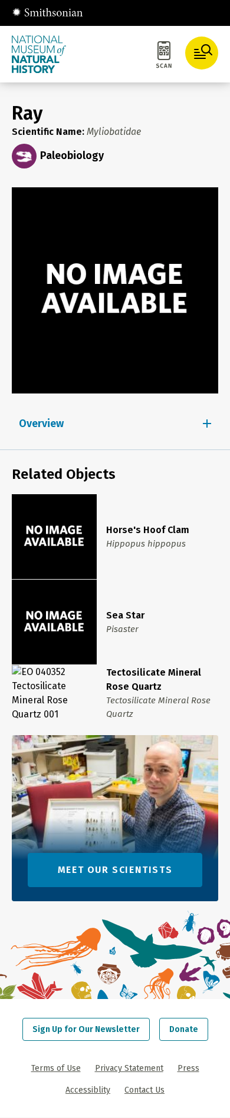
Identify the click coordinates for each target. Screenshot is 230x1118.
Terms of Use (56, 1068)
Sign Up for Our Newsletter (86, 1029)
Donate (183, 1029)
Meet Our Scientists (115, 869)
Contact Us (144, 1090)
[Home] (47, 13)
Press (188, 1068)
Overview (41, 423)
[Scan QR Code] (163, 56)
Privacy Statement (129, 1068)
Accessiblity (87, 1090)
